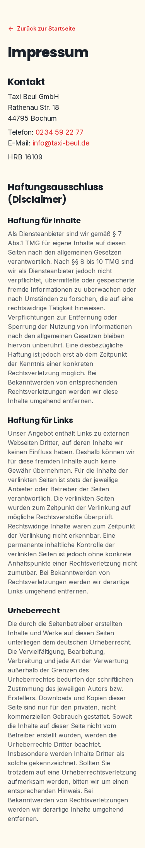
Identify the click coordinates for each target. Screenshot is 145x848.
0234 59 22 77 (60, 132)
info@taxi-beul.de (60, 143)
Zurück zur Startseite (46, 28)
